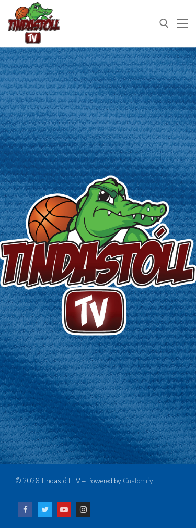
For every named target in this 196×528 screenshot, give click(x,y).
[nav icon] (182, 23)
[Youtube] (64, 509)
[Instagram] (83, 509)
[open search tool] (164, 23)
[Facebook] (25, 509)
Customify (138, 481)
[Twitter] (45, 509)
